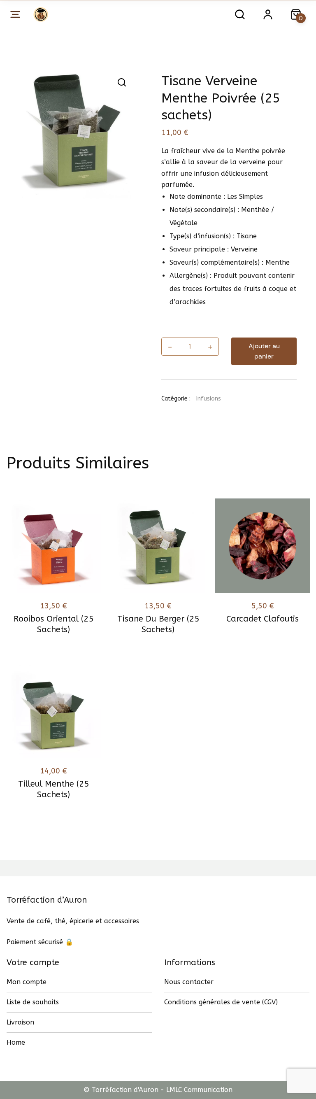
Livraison (20, 1022)
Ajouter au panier (264, 351)
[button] (121, 82)
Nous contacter (189, 982)
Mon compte (26, 982)
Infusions (208, 398)
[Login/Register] (268, 14)
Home (16, 1042)
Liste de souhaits (33, 1002)
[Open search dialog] (240, 14)
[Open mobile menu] (15, 14)
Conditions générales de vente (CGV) (221, 1002)
